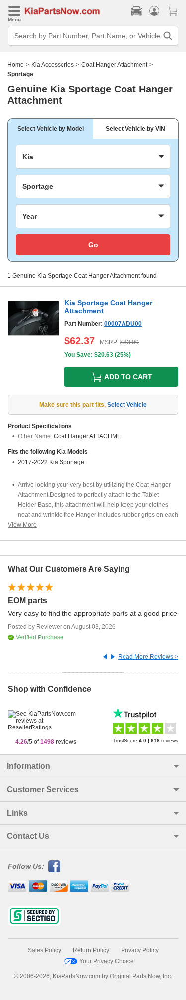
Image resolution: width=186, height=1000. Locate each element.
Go (93, 245)
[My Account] (154, 11)
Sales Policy (44, 950)
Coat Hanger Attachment (114, 64)
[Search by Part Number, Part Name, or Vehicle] (168, 36)
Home (15, 64)
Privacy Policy (140, 950)
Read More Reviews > (148, 656)
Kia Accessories (52, 64)
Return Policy (91, 950)
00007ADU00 (123, 323)
